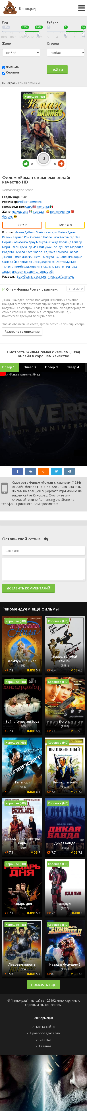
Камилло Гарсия (67, 252)
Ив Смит (38, 247)
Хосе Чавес (34, 252)
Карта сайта (45, 1027)
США (28, 207)
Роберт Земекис (29, 202)
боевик (7, 216)
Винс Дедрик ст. (44, 262)
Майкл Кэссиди (46, 232)
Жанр (6, 43)
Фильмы (12, 67)
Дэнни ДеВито (25, 232)
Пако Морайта (72, 247)
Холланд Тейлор (70, 242)
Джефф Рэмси (11, 257)
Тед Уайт (48, 252)
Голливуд (67, 276)
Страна (53, 43)
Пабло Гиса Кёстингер (58, 237)
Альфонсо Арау (24, 242)
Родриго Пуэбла (13, 252)
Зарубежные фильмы (32, 276)
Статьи (45, 1040)
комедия (39, 211)
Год (5, 22)
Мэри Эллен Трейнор (17, 247)
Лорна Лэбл (45, 272)
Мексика (43, 207)
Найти (57, 70)
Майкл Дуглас (67, 232)
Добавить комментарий (28, 588)
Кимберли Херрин (27, 267)
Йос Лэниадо (23, 262)
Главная (45, 1046)
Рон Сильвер (33, 237)
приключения (60, 211)
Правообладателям (45, 1033)
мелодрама (20, 211)
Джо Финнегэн (32, 257)
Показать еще (43, 985)
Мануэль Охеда (47, 242)
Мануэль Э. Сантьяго (58, 257)
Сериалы (13, 72)
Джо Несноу (53, 247)
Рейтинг (53, 22)
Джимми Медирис (24, 272)
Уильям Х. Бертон (53, 267)
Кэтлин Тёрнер (12, 237)
